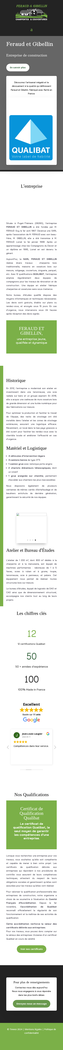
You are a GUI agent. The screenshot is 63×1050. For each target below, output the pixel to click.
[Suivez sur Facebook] (25, 1041)
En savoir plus (18, 67)
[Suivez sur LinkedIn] (37, 1041)
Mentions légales (33, 1029)
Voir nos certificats (31, 948)
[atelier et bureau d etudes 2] (31, 515)
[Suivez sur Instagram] (31, 1041)
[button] (54, 748)
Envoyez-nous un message (32, 1003)
